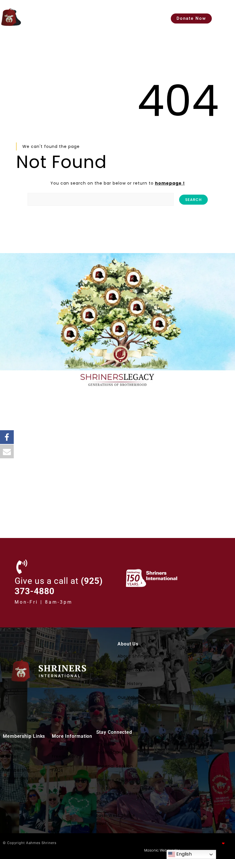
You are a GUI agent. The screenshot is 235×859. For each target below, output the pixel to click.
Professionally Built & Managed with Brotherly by (187, 843)
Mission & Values (136, 670)
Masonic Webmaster (162, 850)
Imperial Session (114, 766)
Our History (130, 683)
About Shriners (133, 656)
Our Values (129, 697)
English (183, 854)
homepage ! (170, 183)
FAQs (57, 770)
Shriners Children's (117, 780)
